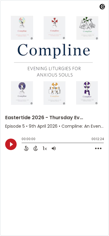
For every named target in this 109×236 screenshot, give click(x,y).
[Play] (11, 144)
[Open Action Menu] (98, 148)
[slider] (23, 143)
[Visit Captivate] (102, 7)
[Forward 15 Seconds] (35, 148)
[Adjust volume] (53, 148)
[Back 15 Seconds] (26, 148)
